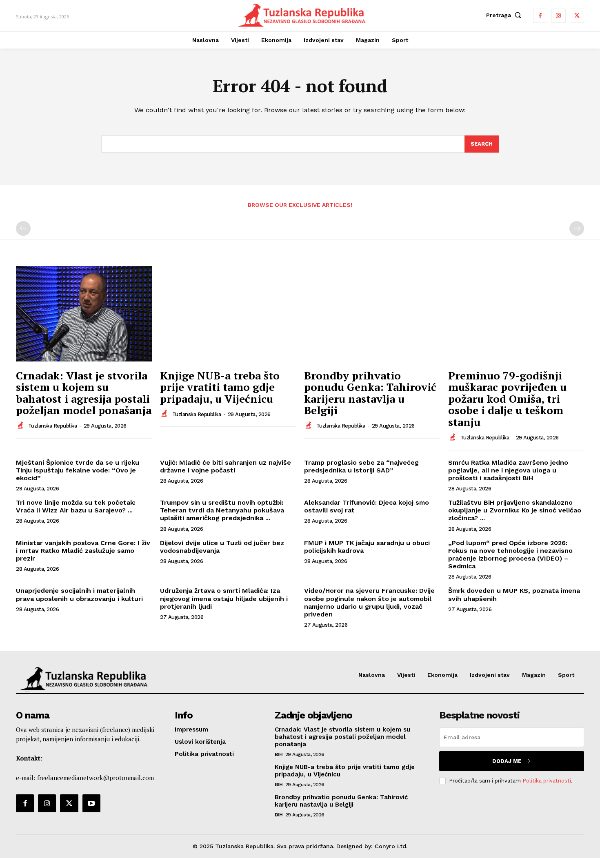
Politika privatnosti (546, 781)
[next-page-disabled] (576, 228)
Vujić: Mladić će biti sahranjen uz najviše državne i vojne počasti (225, 466)
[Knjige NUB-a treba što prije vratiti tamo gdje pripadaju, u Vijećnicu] (228, 313)
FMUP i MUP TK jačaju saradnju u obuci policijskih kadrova (367, 546)
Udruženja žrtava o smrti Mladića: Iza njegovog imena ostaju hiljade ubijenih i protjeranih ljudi (224, 598)
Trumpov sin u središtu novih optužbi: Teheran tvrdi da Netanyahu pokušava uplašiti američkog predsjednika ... (222, 510)
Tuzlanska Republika (52, 426)
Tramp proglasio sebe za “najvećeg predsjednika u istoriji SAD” (361, 466)
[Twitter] (577, 16)
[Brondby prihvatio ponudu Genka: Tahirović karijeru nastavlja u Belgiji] (372, 313)
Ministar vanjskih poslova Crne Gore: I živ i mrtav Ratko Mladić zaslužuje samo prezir (83, 550)
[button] (505, 15)
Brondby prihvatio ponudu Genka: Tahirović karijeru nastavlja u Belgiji (370, 392)
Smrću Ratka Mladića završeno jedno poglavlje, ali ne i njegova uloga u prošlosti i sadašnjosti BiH (508, 470)
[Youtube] (91, 803)
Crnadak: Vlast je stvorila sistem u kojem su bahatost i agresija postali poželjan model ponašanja (83, 392)
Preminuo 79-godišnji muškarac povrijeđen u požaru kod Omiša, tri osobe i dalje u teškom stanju (507, 398)
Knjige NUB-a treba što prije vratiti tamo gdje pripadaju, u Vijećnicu (220, 387)
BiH (279, 754)
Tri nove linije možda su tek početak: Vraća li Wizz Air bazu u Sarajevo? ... (76, 506)
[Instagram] (558, 16)
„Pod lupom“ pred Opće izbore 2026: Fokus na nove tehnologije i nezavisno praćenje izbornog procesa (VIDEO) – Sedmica (510, 554)
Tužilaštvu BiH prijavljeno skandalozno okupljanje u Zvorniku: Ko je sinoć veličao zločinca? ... (514, 510)
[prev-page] (23, 228)
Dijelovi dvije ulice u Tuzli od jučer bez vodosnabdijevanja (222, 546)
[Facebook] (540, 16)
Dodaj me (506, 761)
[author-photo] (21, 425)
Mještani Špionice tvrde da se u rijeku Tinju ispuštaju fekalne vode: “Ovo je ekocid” (77, 470)
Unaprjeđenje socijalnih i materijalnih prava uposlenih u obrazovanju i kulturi (79, 594)
